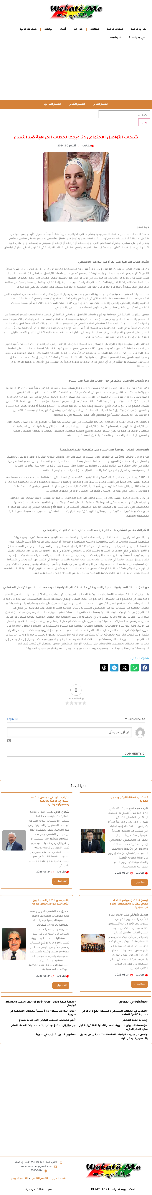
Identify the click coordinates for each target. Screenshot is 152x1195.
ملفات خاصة (115, 29)
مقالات (94, 29)
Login (10, 718)
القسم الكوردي (52, 104)
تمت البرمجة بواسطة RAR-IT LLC (113, 1189)
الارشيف (115, 38)
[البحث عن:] (124, 114)
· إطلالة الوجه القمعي (135, 1020)
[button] (145, 667)
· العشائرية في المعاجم (133, 1002)
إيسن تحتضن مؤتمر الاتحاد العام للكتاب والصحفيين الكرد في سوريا (129, 904)
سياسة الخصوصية (39, 1189)
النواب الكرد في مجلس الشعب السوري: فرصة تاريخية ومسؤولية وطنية (49, 801)
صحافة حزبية (28, 29)
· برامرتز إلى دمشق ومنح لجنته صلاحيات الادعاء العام (43, 1025)
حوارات (78, 29)
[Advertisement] (76, 72)
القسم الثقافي (77, 104)
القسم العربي (100, 104)
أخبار (63, 29)
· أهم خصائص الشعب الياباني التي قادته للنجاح (47, 1020)
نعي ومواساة (137, 38)
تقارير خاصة (138, 29)
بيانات (48, 29)
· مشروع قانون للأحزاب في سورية (56, 1034)
